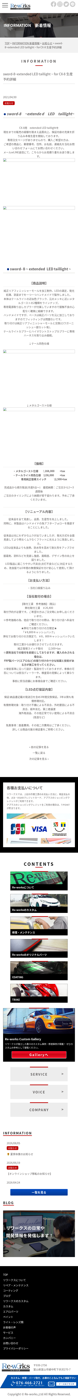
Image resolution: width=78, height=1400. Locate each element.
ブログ (7, 1295)
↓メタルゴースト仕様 (39, 405)
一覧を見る (39, 1192)
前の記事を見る (40, 747)
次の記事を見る (38, 759)
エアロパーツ (10, 1311)
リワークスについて (14, 1280)
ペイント (8, 1317)
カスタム (8, 1306)
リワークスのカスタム (15, 1301)
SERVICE (39, 1074)
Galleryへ (39, 1054)
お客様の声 (9, 1327)
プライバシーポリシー (15, 1348)
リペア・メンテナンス (15, 1285)
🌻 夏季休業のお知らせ (20, 1154)
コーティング (10, 1290)
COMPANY (39, 1109)
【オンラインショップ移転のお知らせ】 (29, 1173)
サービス (8, 1332)
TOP (5, 1274)
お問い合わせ (10, 1343)
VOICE (39, 1092)
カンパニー (9, 1338)
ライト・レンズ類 (13, 1322)
